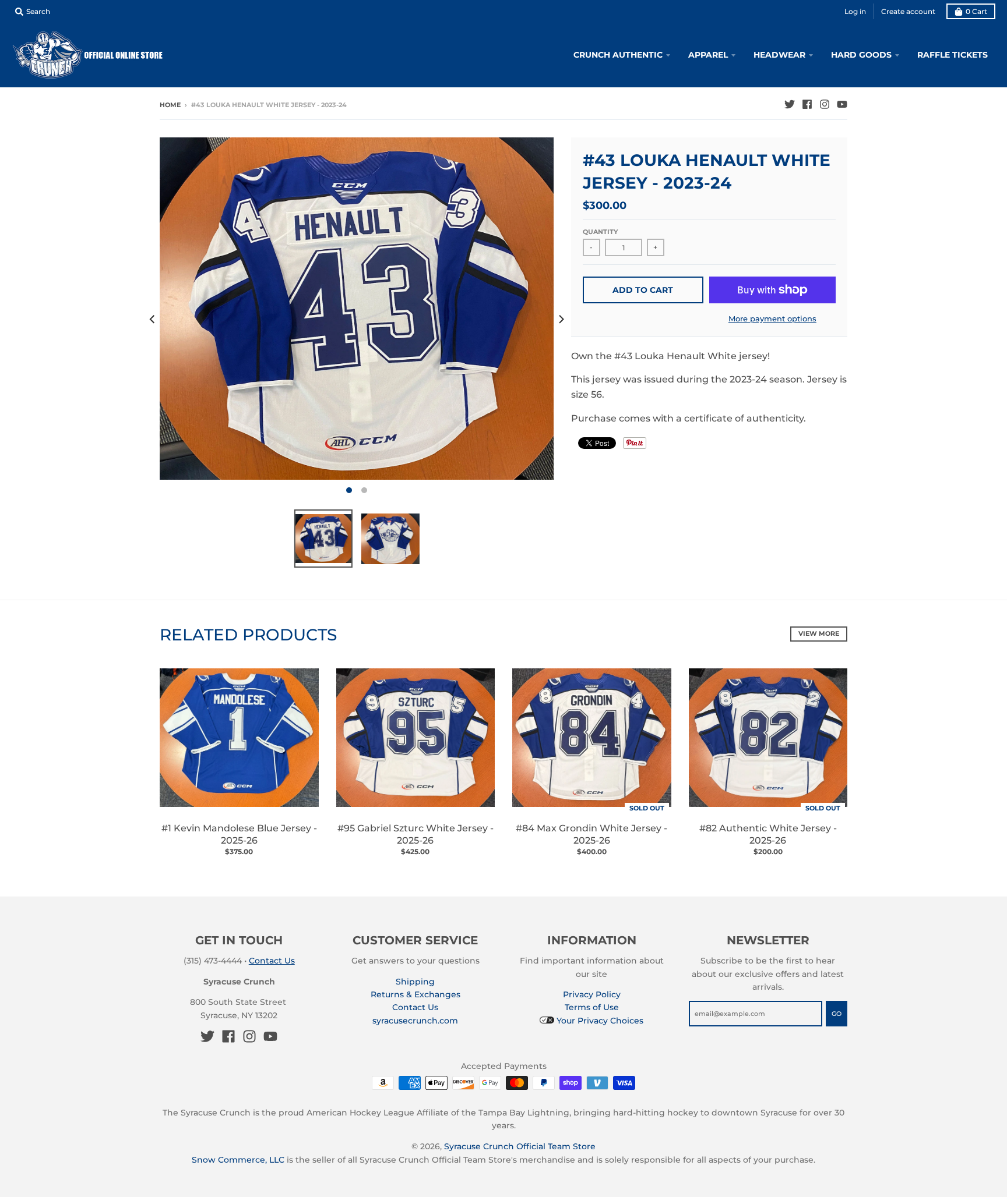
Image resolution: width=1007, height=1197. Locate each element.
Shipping (415, 981)
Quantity (600, 232)
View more (818, 633)
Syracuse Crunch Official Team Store (520, 1146)
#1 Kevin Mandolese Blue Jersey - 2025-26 (239, 834)
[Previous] (153, 319)
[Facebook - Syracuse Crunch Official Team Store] (807, 104)
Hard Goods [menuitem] (861, 54)
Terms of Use (592, 1007)
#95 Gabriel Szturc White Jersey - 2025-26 (415, 834)
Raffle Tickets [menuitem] (952, 54)
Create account (908, 11)
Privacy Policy (592, 994)
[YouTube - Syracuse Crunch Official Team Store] (842, 104)
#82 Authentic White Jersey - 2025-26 (768, 834)
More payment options (772, 318)
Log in (855, 11)
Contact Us (272, 960)
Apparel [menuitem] (708, 54)
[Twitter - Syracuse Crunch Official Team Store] (789, 104)
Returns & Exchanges (415, 994)
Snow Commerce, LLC (238, 1159)
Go (836, 1014)
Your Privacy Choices (598, 1020)
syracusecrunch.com (415, 1020)
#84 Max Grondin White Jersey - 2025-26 (591, 834)
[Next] (561, 319)
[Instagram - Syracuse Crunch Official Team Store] (824, 104)
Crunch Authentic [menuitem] (618, 54)
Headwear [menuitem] (779, 54)
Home (170, 105)
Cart (976, 11)
